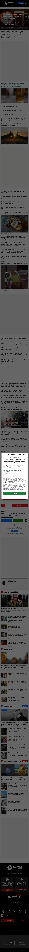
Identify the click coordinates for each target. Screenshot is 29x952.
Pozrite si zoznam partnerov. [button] (8, 482)
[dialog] (14, 476)
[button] (14, 474)
